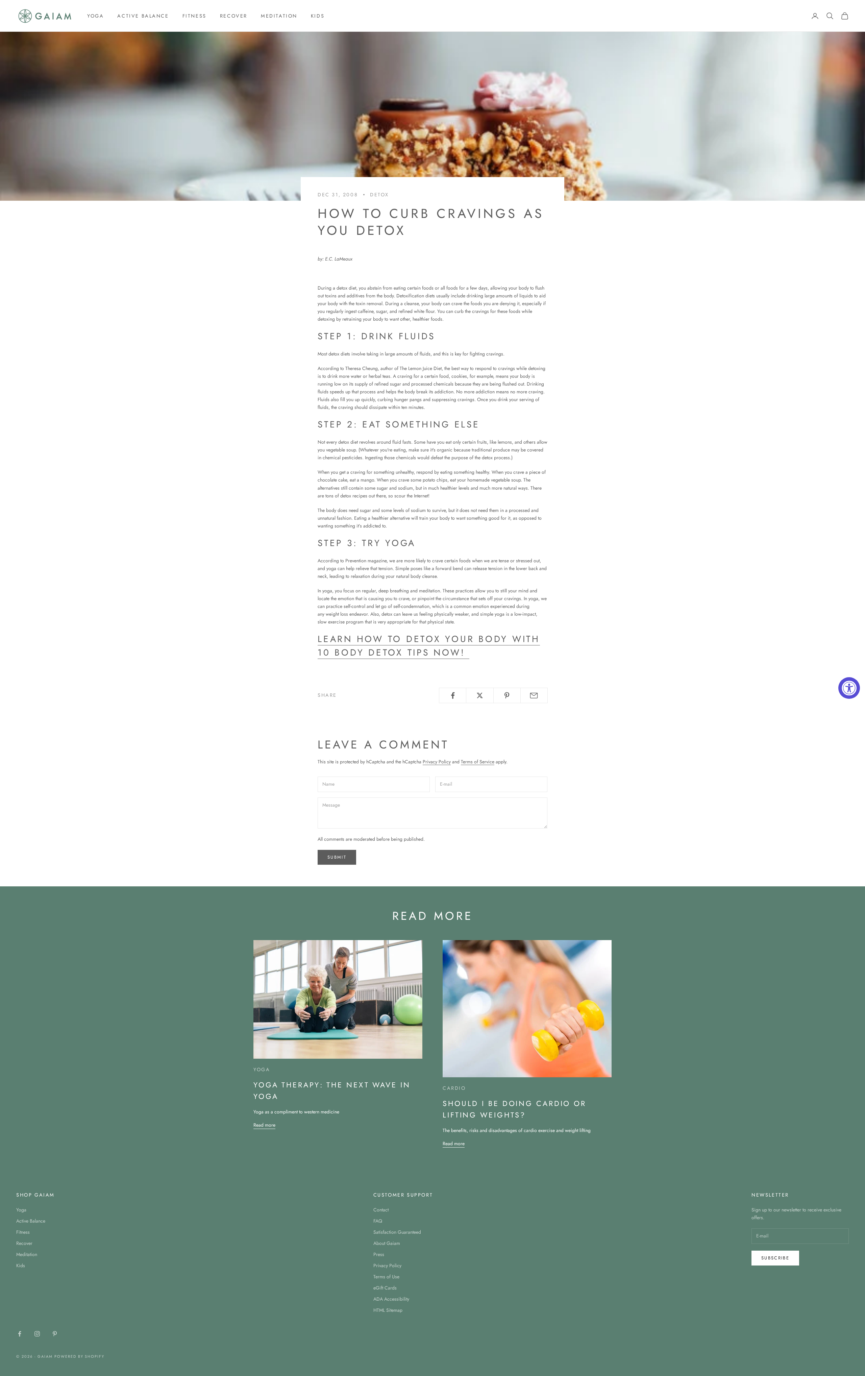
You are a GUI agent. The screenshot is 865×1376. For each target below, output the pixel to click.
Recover (233, 16)
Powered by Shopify (79, 1356)
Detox (379, 194)
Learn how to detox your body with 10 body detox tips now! (429, 646)
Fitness (194, 16)
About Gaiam (386, 1243)
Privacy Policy (437, 761)
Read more (264, 1125)
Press (378, 1254)
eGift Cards (385, 1287)
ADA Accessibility (391, 1299)
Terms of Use (386, 1276)
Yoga (95, 16)
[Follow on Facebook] (19, 1333)
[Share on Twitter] (479, 695)
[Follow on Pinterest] (54, 1333)
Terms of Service (477, 761)
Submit (336, 857)
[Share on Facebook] (452, 695)
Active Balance (143, 16)
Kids (317, 16)
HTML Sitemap (387, 1310)
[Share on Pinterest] (507, 695)
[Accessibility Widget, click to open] (849, 688)
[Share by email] (534, 695)
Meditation (279, 16)
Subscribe (775, 1258)
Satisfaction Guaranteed (397, 1232)
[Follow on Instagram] (37, 1333)
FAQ (377, 1221)
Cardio (454, 1088)
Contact (381, 1209)
